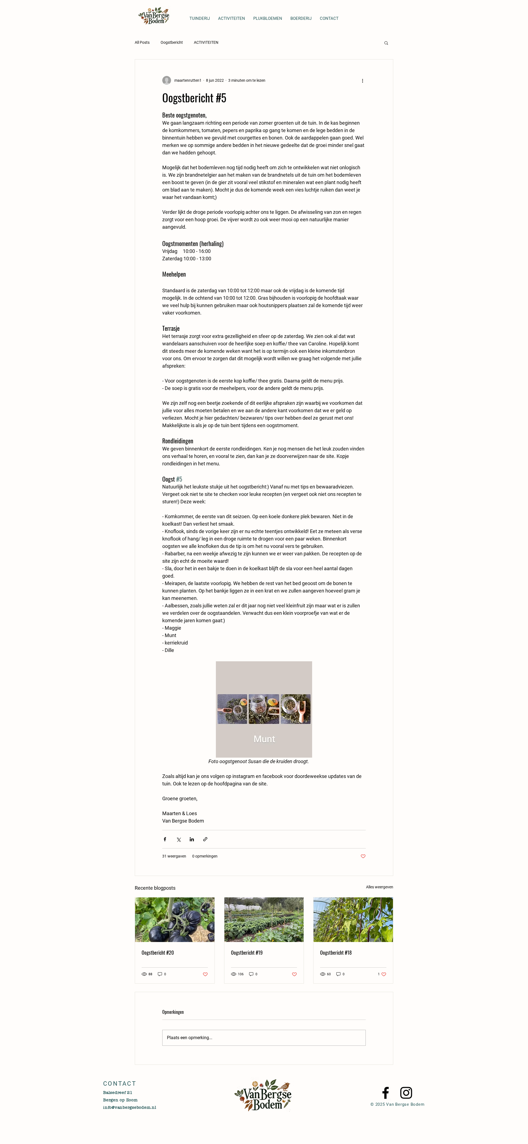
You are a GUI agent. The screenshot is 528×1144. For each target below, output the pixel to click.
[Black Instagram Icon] (406, 1093)
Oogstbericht (172, 42)
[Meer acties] (362, 80)
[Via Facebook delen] (164, 839)
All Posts (142, 42)
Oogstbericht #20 (158, 952)
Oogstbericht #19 (247, 952)
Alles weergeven (379, 887)
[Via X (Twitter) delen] (178, 839)
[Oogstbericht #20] (175, 919)
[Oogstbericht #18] (353, 919)
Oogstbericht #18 (336, 952)
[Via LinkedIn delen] (191, 839)
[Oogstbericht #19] (264, 919)
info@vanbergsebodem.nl (129, 1107)
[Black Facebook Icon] (386, 1093)
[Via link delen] (205, 839)
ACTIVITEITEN (206, 42)
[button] (386, 42)
